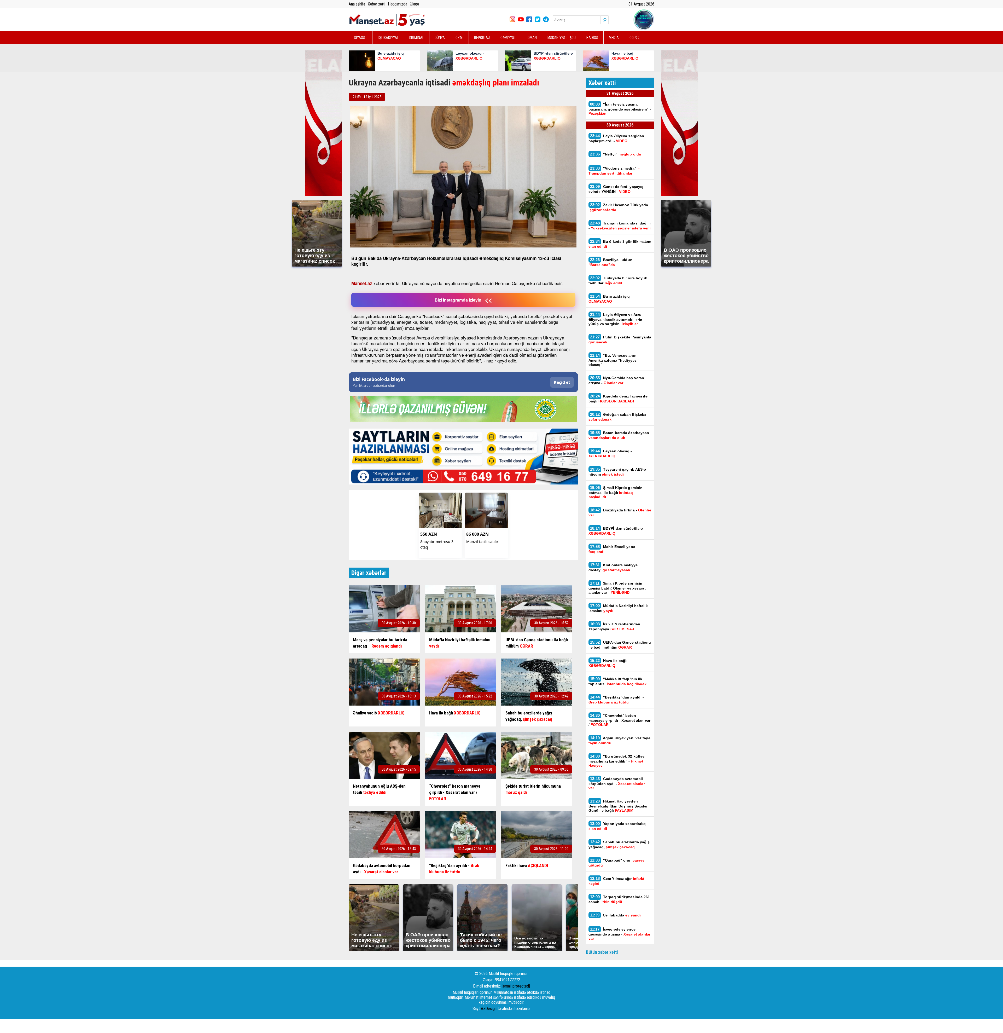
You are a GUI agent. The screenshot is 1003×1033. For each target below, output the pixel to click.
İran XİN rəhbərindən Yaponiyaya (614, 626)
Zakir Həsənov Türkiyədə (618, 207)
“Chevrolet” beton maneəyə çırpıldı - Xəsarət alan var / (619, 720)
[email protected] (516, 986)
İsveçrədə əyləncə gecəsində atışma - (619, 933)
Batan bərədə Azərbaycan (618, 435)
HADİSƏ (592, 38)
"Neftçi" (616, 154)
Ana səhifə (357, 4)
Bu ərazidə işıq (609, 298)
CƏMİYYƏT (508, 38)
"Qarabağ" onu (616, 862)
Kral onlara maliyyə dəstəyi (613, 567)
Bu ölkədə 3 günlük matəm (619, 244)
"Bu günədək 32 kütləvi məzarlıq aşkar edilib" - (617, 760)
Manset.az (361, 283)
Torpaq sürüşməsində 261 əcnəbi (619, 899)
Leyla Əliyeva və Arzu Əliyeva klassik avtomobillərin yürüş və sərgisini (615, 319)
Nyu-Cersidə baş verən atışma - (616, 380)
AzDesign (489, 1008)
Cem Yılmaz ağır (616, 881)
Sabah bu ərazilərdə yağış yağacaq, (619, 844)
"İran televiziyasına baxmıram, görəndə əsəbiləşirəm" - (619, 109)
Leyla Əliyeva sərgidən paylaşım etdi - (616, 138)
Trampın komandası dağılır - (619, 225)
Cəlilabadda (616, 915)
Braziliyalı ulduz (610, 262)
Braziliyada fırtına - (619, 512)
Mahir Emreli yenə (611, 549)
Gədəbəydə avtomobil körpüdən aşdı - (616, 783)
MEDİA (614, 38)
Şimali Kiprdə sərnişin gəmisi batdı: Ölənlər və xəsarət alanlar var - (617, 588)
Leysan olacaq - (610, 453)
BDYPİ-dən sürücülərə (615, 530)
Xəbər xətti (376, 4)
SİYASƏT (360, 38)
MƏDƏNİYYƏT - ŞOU (561, 38)
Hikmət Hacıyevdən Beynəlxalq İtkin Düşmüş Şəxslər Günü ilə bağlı (618, 805)
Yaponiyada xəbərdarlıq (617, 826)
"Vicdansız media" (614, 170)
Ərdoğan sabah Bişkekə (617, 417)
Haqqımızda (397, 4)
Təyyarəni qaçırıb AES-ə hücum (617, 471)
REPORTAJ (482, 38)
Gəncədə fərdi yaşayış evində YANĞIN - (616, 189)
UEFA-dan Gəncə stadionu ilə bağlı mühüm (619, 644)
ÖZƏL (459, 38)
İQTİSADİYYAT (388, 38)
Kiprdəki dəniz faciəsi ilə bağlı (618, 398)
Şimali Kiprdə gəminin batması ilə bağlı (615, 492)
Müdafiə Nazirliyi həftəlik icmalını (618, 608)
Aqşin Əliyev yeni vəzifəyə (619, 740)
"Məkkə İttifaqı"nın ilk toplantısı (618, 681)
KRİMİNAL (416, 38)
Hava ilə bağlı (608, 663)
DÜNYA (440, 38)
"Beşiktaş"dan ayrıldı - (616, 699)
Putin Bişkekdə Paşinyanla (619, 339)
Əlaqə (414, 4)
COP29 (634, 38)
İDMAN (532, 38)
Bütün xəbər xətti (602, 952)
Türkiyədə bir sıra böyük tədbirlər (617, 280)
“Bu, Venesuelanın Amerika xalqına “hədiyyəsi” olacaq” (614, 360)
